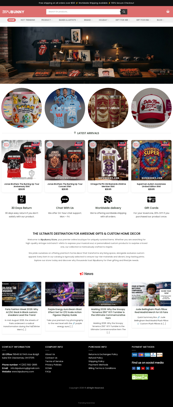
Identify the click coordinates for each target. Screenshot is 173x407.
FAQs (48, 371)
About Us (50, 354)
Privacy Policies (53, 364)
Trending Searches (86, 403)
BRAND (87, 20)
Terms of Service (54, 361)
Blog (159, 20)
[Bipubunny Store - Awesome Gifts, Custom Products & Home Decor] (13, 11)
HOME (11, 20)
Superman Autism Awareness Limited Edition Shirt (151, 185)
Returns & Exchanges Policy (103, 354)
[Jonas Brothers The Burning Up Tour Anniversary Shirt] (21, 160)
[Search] (124, 11)
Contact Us (51, 357)
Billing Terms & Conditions (102, 368)
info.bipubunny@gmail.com (25, 368)
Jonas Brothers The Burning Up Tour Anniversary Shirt (21, 185)
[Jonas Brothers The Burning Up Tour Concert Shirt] (65, 160)
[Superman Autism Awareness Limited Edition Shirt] (151, 160)
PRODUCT (46, 20)
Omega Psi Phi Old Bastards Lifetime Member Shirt (108, 185)
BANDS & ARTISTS (67, 20)
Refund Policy (96, 357)
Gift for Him (142, 20)
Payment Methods (98, 364)
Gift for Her (122, 20)
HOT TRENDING (28, 20)
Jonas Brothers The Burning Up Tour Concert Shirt (64, 185)
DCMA (48, 368)
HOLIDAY (103, 20)
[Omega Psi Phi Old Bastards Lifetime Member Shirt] (108, 160)
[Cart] (168, 11)
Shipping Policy (96, 361)
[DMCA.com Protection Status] (140, 376)
